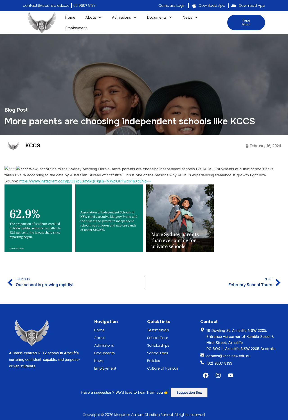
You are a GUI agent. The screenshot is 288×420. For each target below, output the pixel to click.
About (90, 17)
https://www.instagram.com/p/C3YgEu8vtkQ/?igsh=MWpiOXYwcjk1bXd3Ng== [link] (85, 181)
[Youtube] (230, 375)
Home (70, 17)
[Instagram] (218, 375)
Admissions (121, 17)
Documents (156, 17)
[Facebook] (206, 375)
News (187, 17)
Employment (76, 28)
